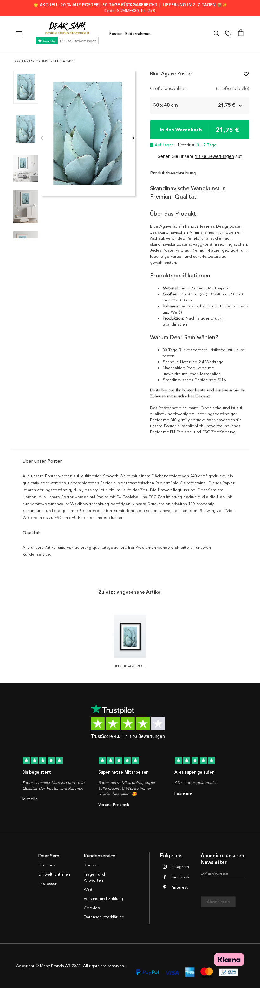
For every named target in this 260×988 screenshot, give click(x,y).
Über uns (46, 865)
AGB (88, 889)
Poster (115, 33)
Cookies (92, 907)
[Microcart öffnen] (240, 33)
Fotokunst (40, 61)
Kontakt (91, 865)
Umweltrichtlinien (54, 874)
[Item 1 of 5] (87, 138)
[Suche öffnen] (216, 33)
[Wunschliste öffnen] (228, 33)
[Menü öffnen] (20, 33)
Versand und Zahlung (103, 898)
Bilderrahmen (138, 33)
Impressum (48, 883)
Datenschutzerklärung (104, 917)
